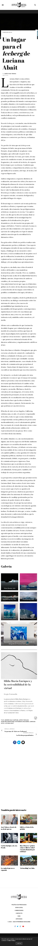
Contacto (19, 913)
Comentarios (19, 910)
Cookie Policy (11, 940)
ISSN (19, 916)
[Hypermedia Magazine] (19, 4)
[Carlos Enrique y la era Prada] (9, 838)
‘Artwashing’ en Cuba (27, 868)
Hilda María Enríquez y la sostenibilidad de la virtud (18, 684)
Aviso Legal (19, 907)
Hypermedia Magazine (22, 721)
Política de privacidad (19, 904)
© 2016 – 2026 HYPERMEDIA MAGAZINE (19, 921)
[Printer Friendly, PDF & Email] (35, 718)
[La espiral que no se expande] (9, 860)
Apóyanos (19, 919)
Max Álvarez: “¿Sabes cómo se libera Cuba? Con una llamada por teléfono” (27, 848)
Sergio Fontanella (10, 694)
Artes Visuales (24, 720)
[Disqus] (19, 775)
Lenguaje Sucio (7, 32)
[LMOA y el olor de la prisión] (28, 819)
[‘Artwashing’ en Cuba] (28, 860)
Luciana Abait (9, 723)
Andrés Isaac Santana (10, 73)
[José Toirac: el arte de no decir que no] (9, 819)
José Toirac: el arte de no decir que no (8, 828)
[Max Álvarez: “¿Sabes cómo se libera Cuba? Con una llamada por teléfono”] (28, 838)
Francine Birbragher (8, 721)
